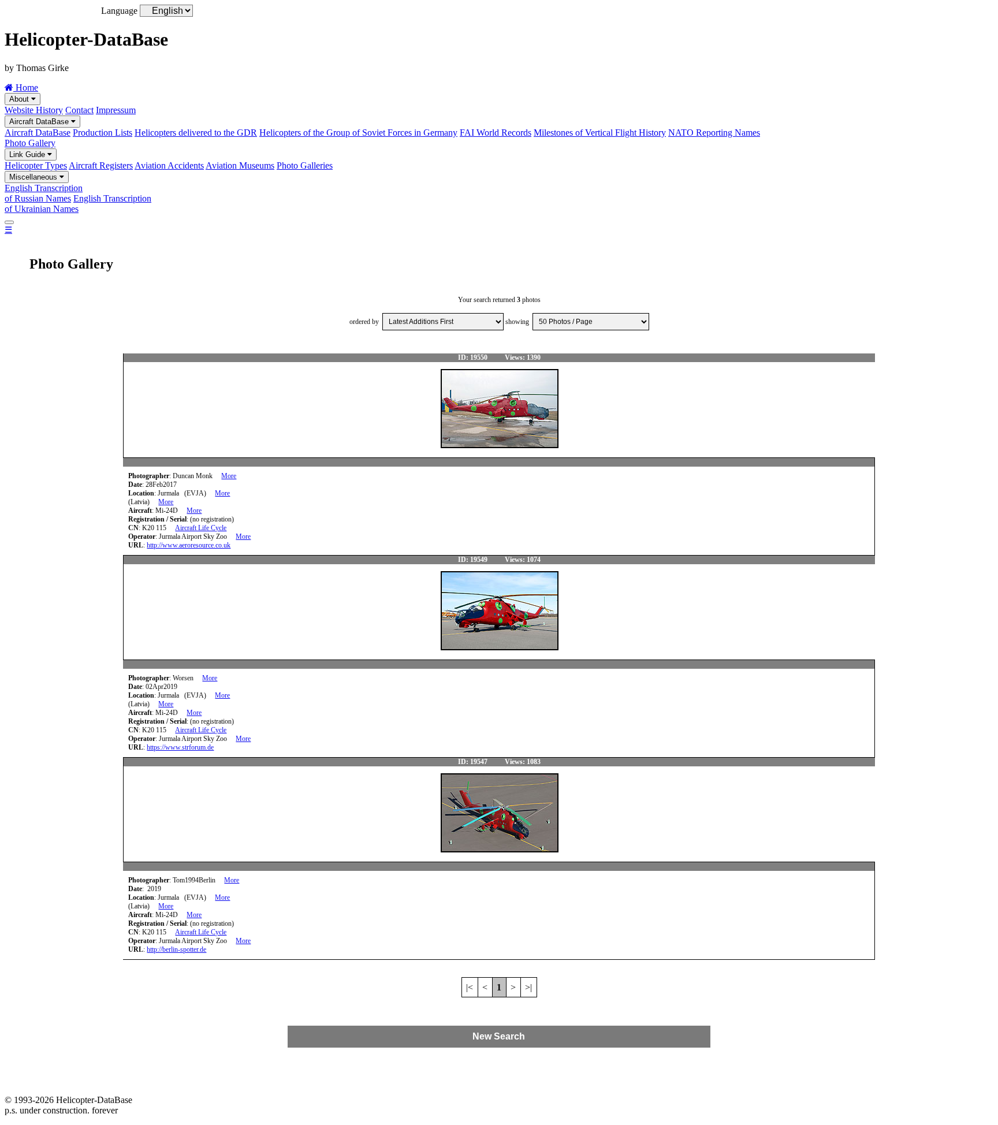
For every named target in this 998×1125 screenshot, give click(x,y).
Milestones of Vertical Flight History (600, 132)
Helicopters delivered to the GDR (196, 132)
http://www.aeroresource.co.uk (188, 545)
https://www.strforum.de (180, 747)
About (20, 99)
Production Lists (102, 132)
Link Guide (28, 154)
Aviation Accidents (169, 165)
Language (119, 11)
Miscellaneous (34, 177)
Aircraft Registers (101, 165)
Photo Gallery (30, 143)
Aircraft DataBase (40, 121)
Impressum (116, 110)
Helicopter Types (36, 165)
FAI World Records (495, 132)
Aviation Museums (240, 165)
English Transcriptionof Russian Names (44, 193)
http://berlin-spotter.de (176, 949)
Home (25, 87)
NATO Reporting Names (714, 132)
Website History (34, 110)
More (228, 476)
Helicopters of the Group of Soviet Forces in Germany (358, 132)
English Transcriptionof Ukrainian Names (78, 203)
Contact (79, 110)
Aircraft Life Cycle (200, 528)
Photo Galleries (305, 165)
